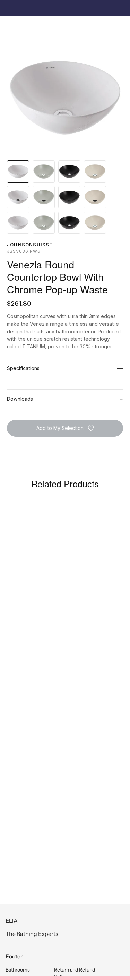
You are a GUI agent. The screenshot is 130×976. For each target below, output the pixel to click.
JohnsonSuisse (30, 244)
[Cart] (121, 26)
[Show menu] (11, 26)
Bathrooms (18, 970)
